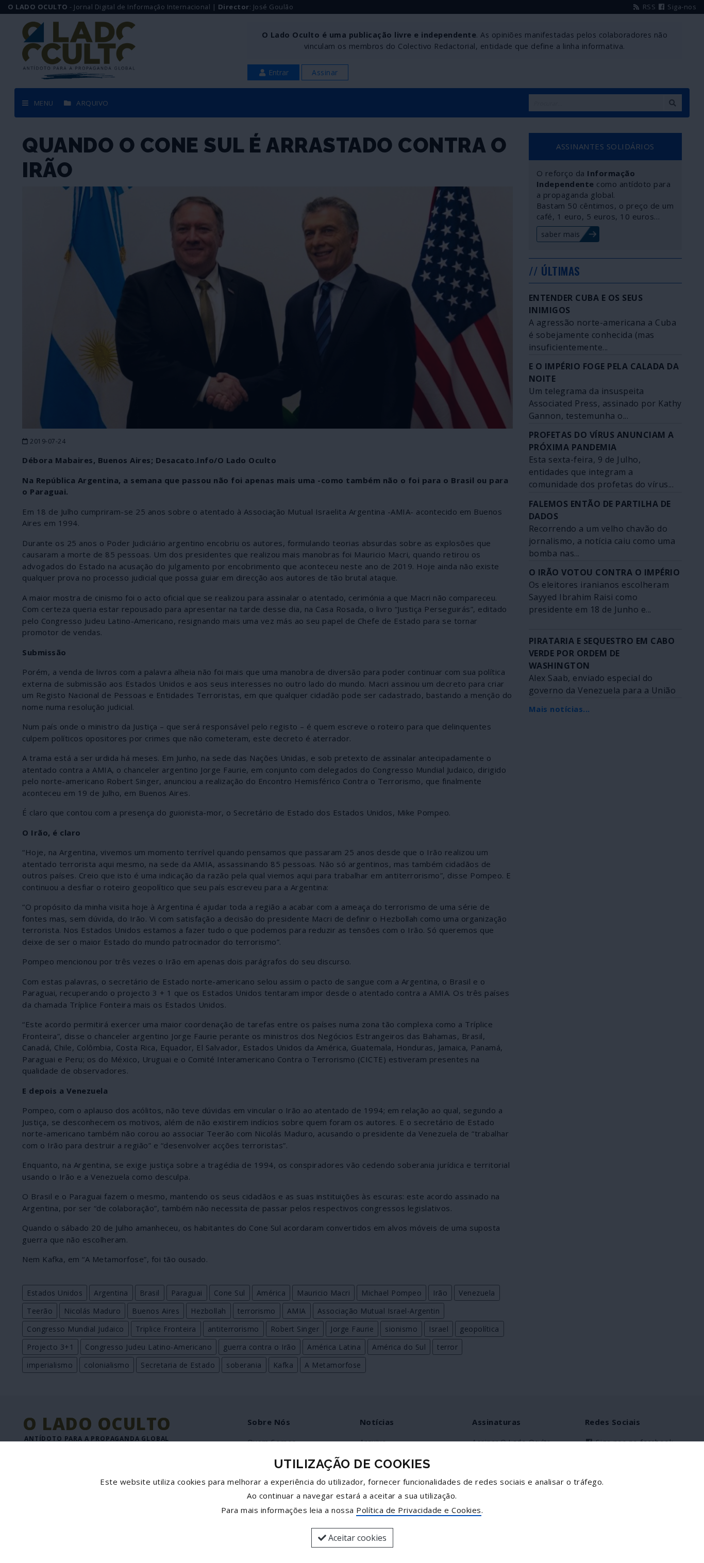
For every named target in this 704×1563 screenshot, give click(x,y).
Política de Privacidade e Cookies (418, 1510)
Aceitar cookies (356, 1537)
